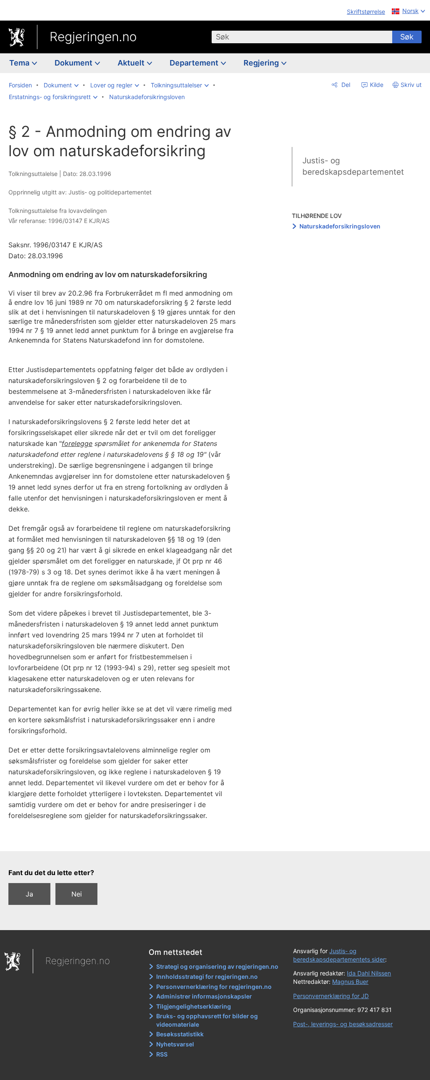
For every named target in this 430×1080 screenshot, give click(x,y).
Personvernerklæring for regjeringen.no (214, 986)
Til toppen (128, 839)
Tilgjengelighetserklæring (193, 1006)
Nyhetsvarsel (175, 1044)
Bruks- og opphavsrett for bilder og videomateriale (207, 1020)
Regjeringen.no (93, 36)
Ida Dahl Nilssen (369, 973)
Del (345, 84)
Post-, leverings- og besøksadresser (343, 1024)
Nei (76, 894)
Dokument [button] (74, 62)
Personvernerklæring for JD (331, 995)
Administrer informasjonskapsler (204, 996)
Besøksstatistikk (180, 1034)
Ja (29, 894)
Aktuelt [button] (132, 62)
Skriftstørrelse (366, 11)
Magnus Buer (350, 981)
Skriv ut (411, 84)
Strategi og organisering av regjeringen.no (217, 966)
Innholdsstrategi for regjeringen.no (207, 976)
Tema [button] (20, 62)
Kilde (375, 84)
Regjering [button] (262, 62)
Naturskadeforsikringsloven (339, 226)
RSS (162, 1054)
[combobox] (302, 37)
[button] (61, 85)
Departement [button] (195, 62)
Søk (407, 36)
